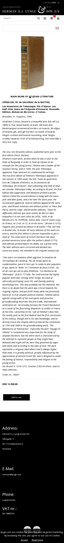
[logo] (32, 10)
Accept (24, 539)
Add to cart (16, 397)
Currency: (50, 2)
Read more (37, 539)
